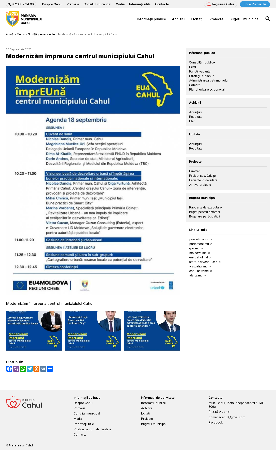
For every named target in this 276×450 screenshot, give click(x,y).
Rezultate (195, 117)
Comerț (194, 85)
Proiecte (216, 19)
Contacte (162, 4)
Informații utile (140, 4)
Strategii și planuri (201, 76)
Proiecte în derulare (203, 180)
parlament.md (199, 244)
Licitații (197, 19)
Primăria (73, 4)
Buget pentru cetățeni (204, 212)
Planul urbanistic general (207, 89)
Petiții (192, 67)
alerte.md (195, 275)
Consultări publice (202, 62)
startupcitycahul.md (203, 262)
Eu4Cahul (196, 171)
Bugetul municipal (244, 19)
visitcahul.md (198, 266)
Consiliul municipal (97, 4)
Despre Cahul (52, 4)
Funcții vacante (199, 71)
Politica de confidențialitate (92, 429)
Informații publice (151, 19)
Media (120, 4)
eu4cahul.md (198, 257)
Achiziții (178, 19)
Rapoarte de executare (205, 207)
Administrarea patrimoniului (208, 80)
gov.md (194, 248)
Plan (192, 121)
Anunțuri (195, 112)
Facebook (216, 422)
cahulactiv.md (199, 271)
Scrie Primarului (255, 4)
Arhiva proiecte (200, 184)
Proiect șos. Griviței (202, 175)
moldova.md (198, 253)
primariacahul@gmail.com (227, 417)
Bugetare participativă (204, 216)
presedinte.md (199, 239)
